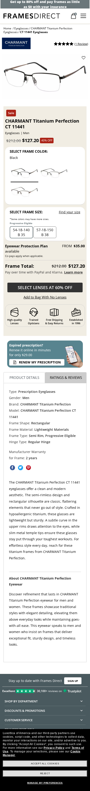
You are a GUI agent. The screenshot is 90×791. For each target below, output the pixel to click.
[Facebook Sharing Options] (12, 467)
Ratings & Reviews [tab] (66, 377)
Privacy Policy (54, 747)
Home (7, 28)
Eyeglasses (21, 28)
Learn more (73, 272)
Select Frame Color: (29, 151)
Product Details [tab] (24, 377)
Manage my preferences (45, 783)
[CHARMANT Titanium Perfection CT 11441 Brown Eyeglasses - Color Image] (24, 192)
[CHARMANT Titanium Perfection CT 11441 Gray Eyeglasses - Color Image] (54, 173)
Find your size (69, 212)
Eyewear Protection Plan (26, 246)
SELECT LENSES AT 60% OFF (45, 287)
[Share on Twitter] (20, 467)
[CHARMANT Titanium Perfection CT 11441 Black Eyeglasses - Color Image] (24, 173)
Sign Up (73, 680)
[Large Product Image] (45, 78)
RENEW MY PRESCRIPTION (40, 362)
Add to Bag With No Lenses (45, 297)
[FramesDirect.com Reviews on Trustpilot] (45, 690)
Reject (45, 773)
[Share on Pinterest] (28, 467)
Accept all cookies (45, 763)
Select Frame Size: (26, 212)
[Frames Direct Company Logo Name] (31, 15)
